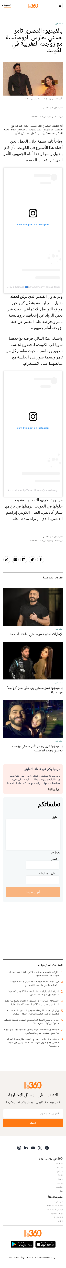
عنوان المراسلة (48, 873)
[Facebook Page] (47, 1148)
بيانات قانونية (57, 1213)
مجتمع (60, 1171)
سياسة (59, 1163)
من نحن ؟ (58, 1201)
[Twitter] (40, 1148)
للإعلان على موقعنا (55, 1209)
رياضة (60, 1183)
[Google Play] (22, 1244)
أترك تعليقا (33, 892)
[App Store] (45, 1244)
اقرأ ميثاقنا (54, 789)
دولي (61, 1191)
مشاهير (59, 23)
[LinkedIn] (26, 1148)
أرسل (33, 1123)
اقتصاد (60, 1167)
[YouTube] (33, 1148)
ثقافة (60, 1175)
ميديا (60, 1179)
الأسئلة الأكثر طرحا (55, 1205)
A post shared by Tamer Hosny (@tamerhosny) (32, 490)
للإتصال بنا (58, 1217)
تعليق (55, 817)
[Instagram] (19, 1148)
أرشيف (60, 1221)
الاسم (54, 858)
